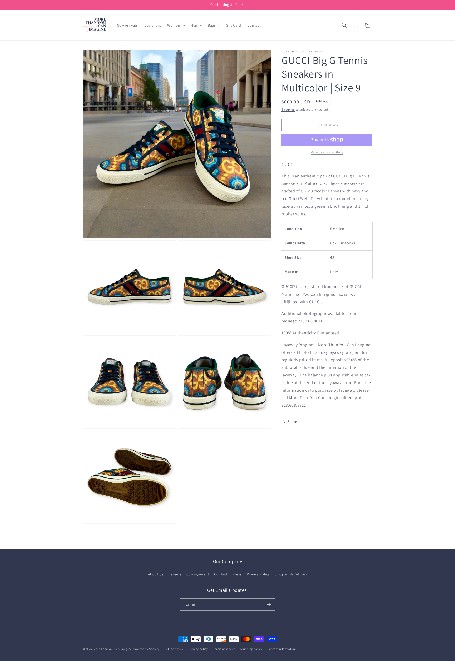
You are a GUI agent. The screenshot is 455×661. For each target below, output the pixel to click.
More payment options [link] (327, 152)
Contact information (282, 649)
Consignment (197, 574)
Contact (221, 574)
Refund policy (174, 649)
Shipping (288, 109)
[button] (175, 25)
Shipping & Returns (291, 574)
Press (237, 574)
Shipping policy (251, 649)
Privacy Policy (258, 574)
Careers (175, 574)
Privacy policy (198, 649)
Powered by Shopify (146, 649)
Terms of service (224, 649)
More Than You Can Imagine (112, 649)
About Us (156, 574)
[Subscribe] (269, 604)
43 (332, 257)
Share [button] (292, 421)
